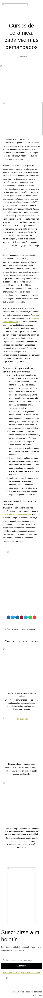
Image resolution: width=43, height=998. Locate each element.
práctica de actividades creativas (17, 514)
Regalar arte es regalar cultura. (21, 764)
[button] (8, 617)
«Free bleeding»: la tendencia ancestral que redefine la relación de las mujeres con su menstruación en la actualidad (21, 831)
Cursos (23, 56)
